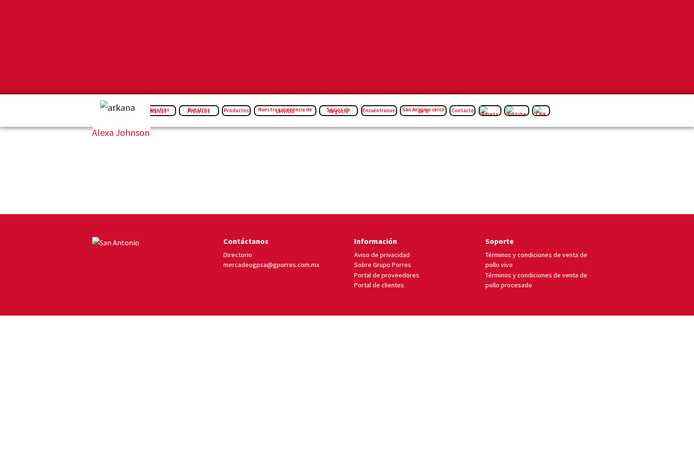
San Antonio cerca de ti (423, 110)
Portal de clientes (379, 285)
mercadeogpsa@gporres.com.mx (271, 264)
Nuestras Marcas (158, 110)
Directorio (237, 255)
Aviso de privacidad (382, 255)
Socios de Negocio (338, 110)
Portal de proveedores (386, 275)
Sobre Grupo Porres (382, 264)
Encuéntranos (379, 110)
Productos (236, 110)
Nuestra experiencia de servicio (285, 110)
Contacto (462, 110)
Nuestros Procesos (198, 110)
